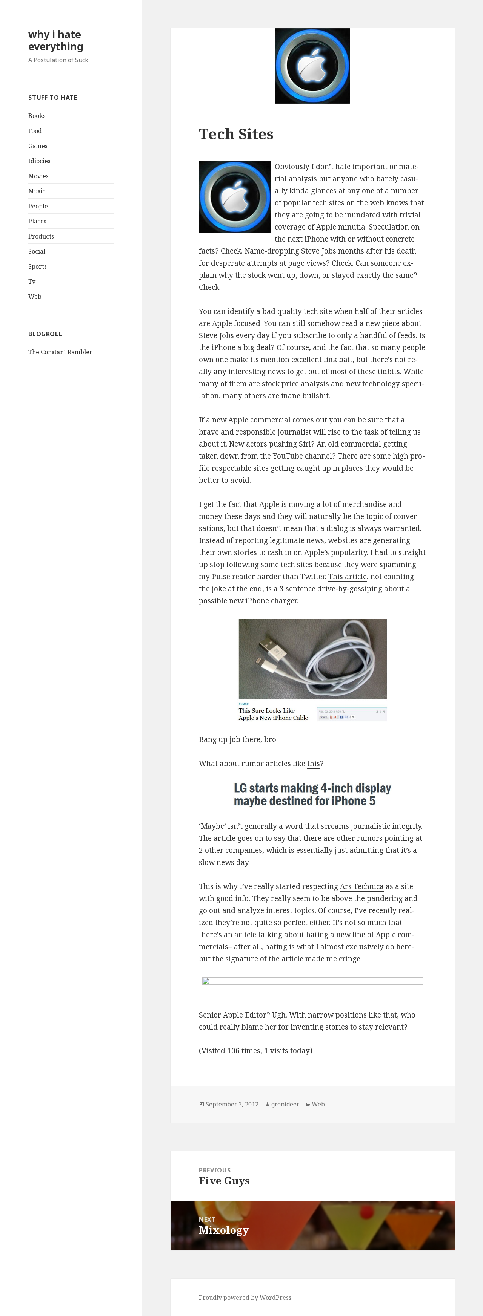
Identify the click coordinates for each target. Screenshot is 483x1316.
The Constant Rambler (60, 352)
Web (35, 296)
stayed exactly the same (373, 275)
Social (36, 251)
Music (36, 191)
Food (35, 131)
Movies (38, 176)
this (313, 763)
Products (41, 236)
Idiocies (39, 161)
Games (38, 146)
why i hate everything (55, 40)
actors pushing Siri (278, 444)
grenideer (285, 1104)
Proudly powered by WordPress (245, 1297)
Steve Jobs (318, 251)
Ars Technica (362, 886)
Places (37, 221)
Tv (31, 281)
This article (347, 576)
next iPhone (308, 239)
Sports (37, 266)
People (38, 206)
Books (37, 116)
